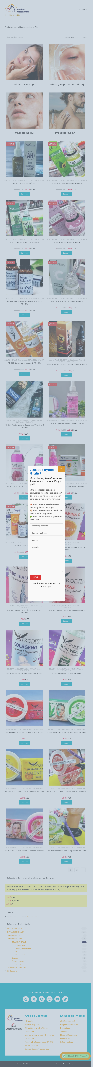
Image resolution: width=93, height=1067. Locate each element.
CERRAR (61, 469)
